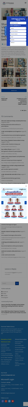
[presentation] (2, 202)
